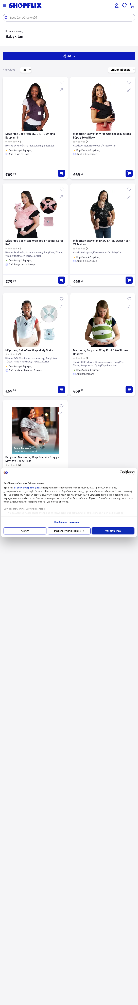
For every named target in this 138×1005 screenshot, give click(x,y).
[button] (5, 5)
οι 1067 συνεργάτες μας (27, 487)
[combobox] (69, 17)
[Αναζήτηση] (6, 17)
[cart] (132, 5)
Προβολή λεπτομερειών (66, 522)
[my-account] (116, 5)
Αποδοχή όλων (113, 531)
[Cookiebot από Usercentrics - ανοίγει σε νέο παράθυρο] (119, 472)
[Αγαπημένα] (124, 5)
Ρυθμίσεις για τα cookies (67, 531)
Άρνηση (25, 531)
